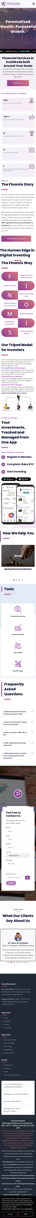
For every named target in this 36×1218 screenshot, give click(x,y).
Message (9, 860)
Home (6, 1018)
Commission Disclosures (12, 1145)
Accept (10, 1214)
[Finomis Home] (10, 4)
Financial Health (9, 1043)
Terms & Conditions (19, 1131)
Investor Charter (26, 1133)
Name (8, 828)
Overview (7, 1021)
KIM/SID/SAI (27, 1145)
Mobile (8, 844)
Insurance (7, 1068)
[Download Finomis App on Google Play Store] (8, 479)
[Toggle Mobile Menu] (33, 4)
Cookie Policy (28, 1209)
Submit (11, 883)
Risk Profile (8, 1046)
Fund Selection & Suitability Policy (15, 1136)
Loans (6, 1072)
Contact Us (18, 83)
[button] (8, 962)
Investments (8, 1065)
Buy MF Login (8, 1050)
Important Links (15, 1143)
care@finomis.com (26, 1194)
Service (8, 852)
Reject (26, 1214)
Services (6, 1024)
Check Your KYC (9, 1053)
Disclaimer (30, 1131)
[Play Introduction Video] (18, 793)
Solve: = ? (11, 874)
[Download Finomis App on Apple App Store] (23, 479)
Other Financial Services (12, 1075)
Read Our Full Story (16, 239)
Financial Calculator (10, 1040)
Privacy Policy (27, 1143)
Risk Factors (6, 1131)
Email (8, 836)
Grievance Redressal (11, 1133)
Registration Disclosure (18, 1148)
